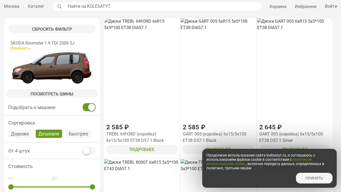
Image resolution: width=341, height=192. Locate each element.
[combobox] (163, 6)
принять (314, 178)
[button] (52, 166)
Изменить (20, 48)
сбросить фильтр (52, 29)
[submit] (59, 6)
